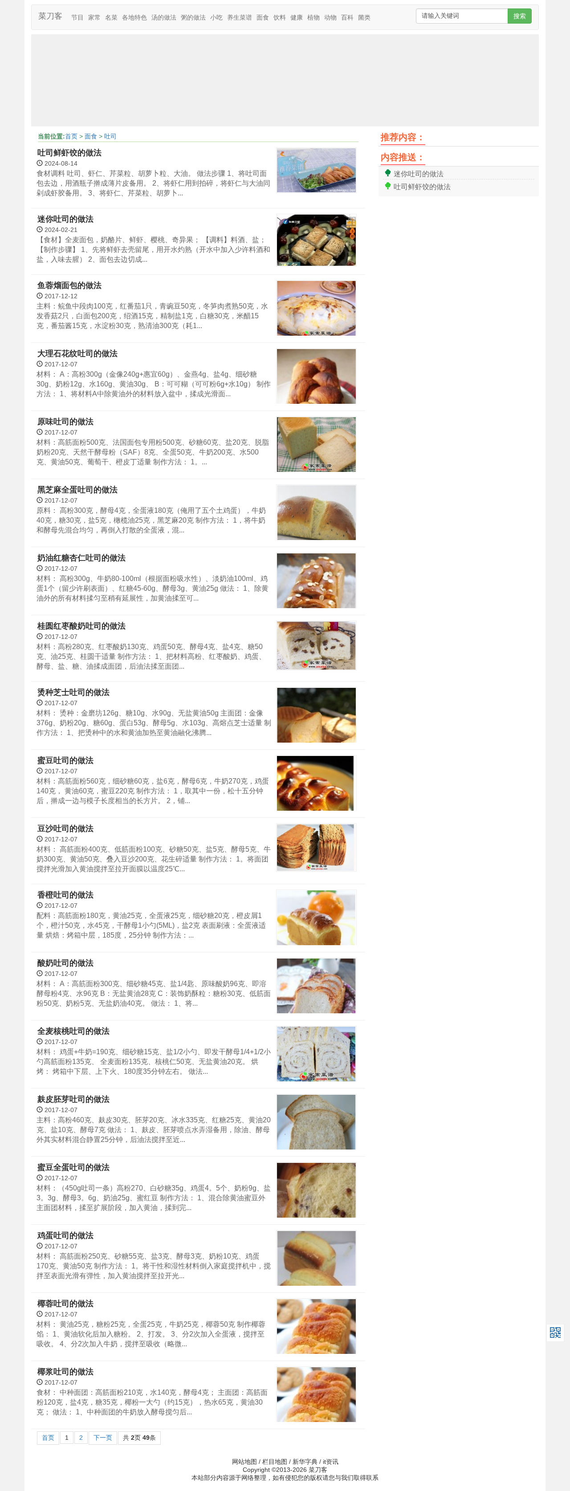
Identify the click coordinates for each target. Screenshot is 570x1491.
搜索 (519, 16)
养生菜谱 (239, 17)
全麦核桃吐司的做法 (73, 1031)
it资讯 (330, 1461)
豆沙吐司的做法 (65, 828)
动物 (330, 17)
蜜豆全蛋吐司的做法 (73, 1167)
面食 (262, 17)
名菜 (111, 17)
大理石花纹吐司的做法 (77, 353)
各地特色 (134, 17)
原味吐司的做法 (65, 421)
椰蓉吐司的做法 (65, 1303)
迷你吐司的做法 (65, 219)
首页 (71, 136)
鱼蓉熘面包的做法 (69, 285)
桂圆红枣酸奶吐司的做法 (81, 626)
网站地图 (244, 1461)
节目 (77, 17)
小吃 (216, 17)
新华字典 (305, 1461)
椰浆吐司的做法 (65, 1371)
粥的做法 (193, 17)
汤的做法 (163, 17)
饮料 (279, 17)
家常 (94, 17)
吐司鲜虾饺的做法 (69, 152)
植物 (313, 17)
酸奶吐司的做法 (65, 963)
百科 (347, 17)
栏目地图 (274, 1461)
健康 (296, 17)
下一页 (103, 1437)
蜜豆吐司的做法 (65, 760)
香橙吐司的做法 (65, 894)
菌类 (364, 17)
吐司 (110, 136)
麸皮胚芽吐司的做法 (73, 1099)
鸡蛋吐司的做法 (65, 1235)
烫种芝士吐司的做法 (73, 692)
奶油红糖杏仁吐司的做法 (81, 557)
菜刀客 (50, 16)
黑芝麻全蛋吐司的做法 (77, 489)
